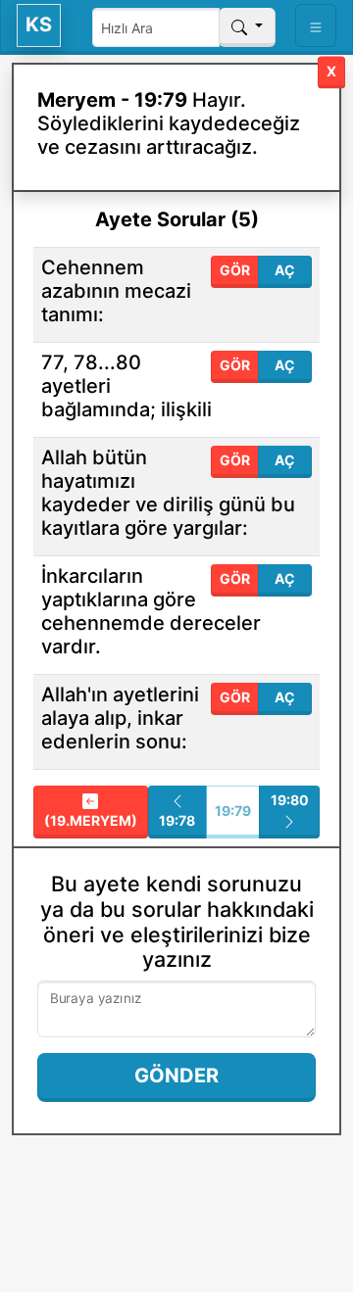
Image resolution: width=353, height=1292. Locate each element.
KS (38, 24)
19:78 (177, 820)
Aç (285, 270)
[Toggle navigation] (315, 25)
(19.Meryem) (90, 820)
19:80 (290, 799)
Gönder (176, 1075)
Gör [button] (235, 270)
